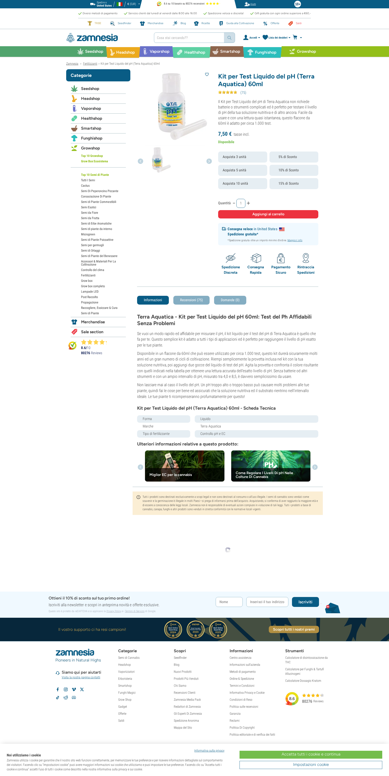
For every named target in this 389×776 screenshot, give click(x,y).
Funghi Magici (127, 692)
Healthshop (91, 118)
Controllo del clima (92, 270)
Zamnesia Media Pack (187, 699)
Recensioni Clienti (184, 692)
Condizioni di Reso (241, 699)
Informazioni (153, 300)
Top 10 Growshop (92, 156)
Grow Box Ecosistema (94, 161)
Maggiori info (294, 240)
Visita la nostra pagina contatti (81, 677)
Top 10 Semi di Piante (95, 175)
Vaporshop (91, 108)
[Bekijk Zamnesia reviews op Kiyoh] (72, 345)
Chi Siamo (180, 685)
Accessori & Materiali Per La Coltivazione (98, 262)
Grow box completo (93, 286)
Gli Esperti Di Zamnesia (188, 713)
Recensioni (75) (191, 300)
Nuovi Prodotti (183, 671)
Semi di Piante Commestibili (98, 202)
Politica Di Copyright (242, 727)
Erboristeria (125, 678)
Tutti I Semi (88, 180)
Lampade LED (90, 291)
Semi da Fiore (89, 212)
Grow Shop (124, 699)
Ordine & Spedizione (242, 678)
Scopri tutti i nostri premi (294, 629)
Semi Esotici (88, 207)
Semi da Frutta (90, 218)
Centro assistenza (240, 657)
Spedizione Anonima (186, 720)
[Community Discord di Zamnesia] (74, 697)
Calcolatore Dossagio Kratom (303, 680)
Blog (176, 664)
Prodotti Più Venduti (186, 678)
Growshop (90, 148)
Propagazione (89, 302)
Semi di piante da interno (96, 229)
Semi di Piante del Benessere (99, 256)
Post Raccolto (89, 297)
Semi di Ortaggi (90, 250)
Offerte (122, 713)
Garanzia (235, 713)
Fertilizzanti (88, 275)
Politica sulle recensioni (244, 706)
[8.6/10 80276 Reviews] (96, 342)
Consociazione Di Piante (96, 196)
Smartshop (91, 128)
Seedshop (90, 88)
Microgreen (88, 234)
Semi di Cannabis (129, 657)
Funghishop (91, 138)
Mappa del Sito (183, 727)
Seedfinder (180, 657)
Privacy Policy (113, 611)
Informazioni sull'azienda (245, 664)
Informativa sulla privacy (209, 750)
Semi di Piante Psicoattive (97, 239)
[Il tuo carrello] (298, 37)
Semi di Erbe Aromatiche (96, 223)
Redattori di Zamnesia (187, 706)
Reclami (235, 720)
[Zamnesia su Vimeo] (74, 689)
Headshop (90, 98)
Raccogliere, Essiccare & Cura (99, 308)
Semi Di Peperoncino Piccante (99, 191)
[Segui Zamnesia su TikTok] (57, 697)
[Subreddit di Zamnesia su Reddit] (65, 697)
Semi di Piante (90, 313)
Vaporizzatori (126, 671)
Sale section (92, 331)
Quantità (224, 203)
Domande (230, 300)
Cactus (85, 185)
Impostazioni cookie (311, 764)
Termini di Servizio (135, 611)
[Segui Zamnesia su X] (82, 689)
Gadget (122, 706)
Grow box (87, 280)
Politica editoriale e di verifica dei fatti (252, 734)
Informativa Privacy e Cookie (247, 692)
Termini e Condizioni (242, 685)
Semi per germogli (92, 245)
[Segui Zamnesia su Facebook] (57, 689)
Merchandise (93, 321)
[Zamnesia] (107, 37)
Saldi (121, 720)
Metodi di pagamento (243, 671)
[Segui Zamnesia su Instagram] (65, 689)
